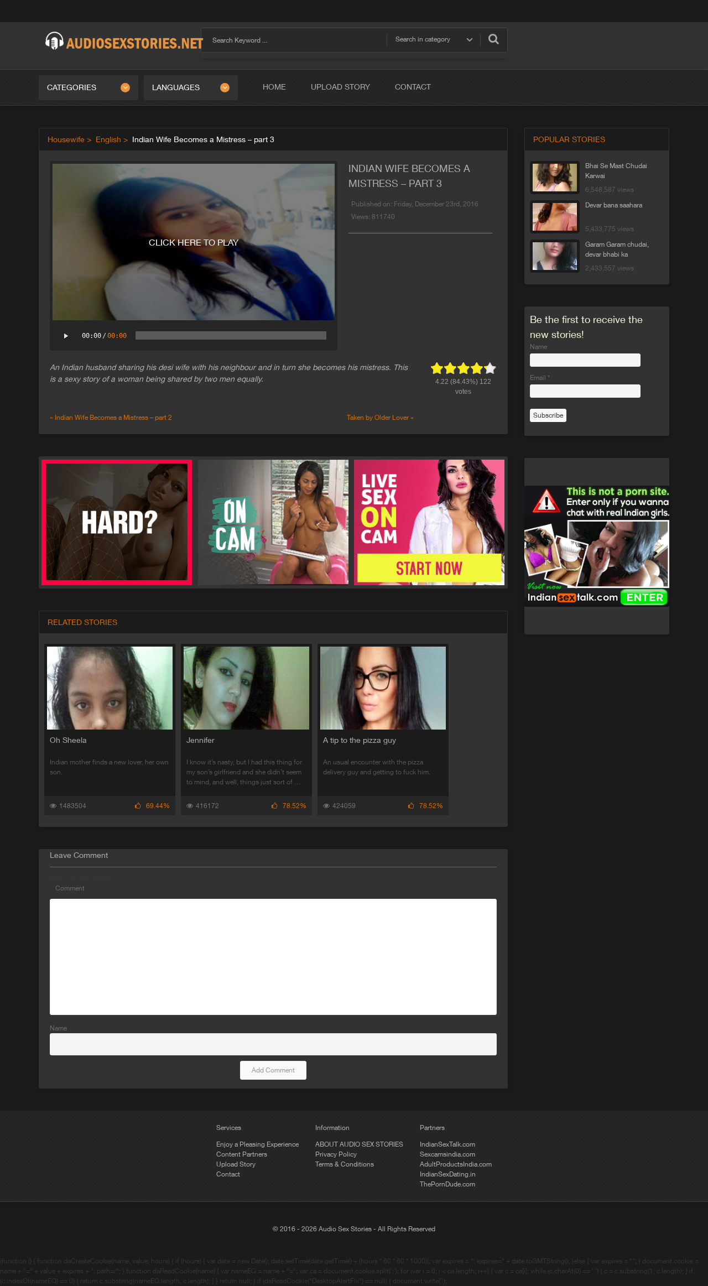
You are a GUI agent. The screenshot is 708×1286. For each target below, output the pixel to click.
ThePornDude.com (447, 1184)
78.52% (294, 806)
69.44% (158, 806)
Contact (413, 86)
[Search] (493, 38)
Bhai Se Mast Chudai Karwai (616, 171)
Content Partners (241, 1154)
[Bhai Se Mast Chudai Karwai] (555, 177)
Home (274, 86)
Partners (432, 1128)
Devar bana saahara (613, 205)
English (108, 139)
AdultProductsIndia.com (456, 1164)
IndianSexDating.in (448, 1174)
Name (58, 1028)
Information (332, 1128)
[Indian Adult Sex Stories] (124, 32)
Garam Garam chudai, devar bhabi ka (617, 249)
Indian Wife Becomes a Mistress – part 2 (113, 417)
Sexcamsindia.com (447, 1154)
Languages (176, 87)
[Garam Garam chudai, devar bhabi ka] (555, 256)
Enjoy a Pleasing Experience (257, 1144)
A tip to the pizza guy (359, 740)
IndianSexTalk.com (447, 1144)
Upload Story (340, 86)
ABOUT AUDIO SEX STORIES (359, 1144)
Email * (540, 378)
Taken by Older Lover (378, 417)
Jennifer (200, 740)
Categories (71, 87)
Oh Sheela (68, 740)
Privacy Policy (336, 1154)
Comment (70, 888)
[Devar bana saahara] (555, 216)
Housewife (66, 139)
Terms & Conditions (344, 1164)
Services (228, 1128)
